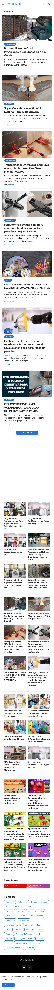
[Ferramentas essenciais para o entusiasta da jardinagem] (15, 786)
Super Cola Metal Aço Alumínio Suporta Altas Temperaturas (23, 110)
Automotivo (22, 902)
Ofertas (40, 929)
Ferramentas (23, 920)
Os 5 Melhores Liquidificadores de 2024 (13, 552)
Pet (36, 934)
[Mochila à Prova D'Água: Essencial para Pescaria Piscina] (39, 727)
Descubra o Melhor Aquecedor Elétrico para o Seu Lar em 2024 (13, 584)
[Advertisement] (27, 467)
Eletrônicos (10, 920)
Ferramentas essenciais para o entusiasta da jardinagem (12, 799)
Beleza (34, 902)
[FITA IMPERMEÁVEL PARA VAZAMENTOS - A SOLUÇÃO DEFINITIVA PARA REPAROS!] (27, 384)
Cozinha (20, 911)
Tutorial (9, 943)
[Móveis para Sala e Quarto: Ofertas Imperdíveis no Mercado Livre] (15, 753)
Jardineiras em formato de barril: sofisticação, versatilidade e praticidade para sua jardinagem (38, 801)
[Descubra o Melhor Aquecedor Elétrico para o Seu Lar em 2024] (15, 571)
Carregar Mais (26, 433)
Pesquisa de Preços (24, 934)
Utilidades (36, 943)
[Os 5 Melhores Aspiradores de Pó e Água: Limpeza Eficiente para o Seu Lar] (15, 509)
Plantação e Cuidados (24, 939)
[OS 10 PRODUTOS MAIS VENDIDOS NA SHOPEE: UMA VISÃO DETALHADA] (27, 264)
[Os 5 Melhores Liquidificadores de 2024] (15, 540)
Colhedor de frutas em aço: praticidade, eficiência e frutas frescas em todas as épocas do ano (39, 865)
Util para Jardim (21, 943)
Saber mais (7, 979)
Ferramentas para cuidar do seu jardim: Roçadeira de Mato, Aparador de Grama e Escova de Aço (14, 865)
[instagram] (30, 967)
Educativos (10, 916)
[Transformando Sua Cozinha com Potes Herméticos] (15, 701)
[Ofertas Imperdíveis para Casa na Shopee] (15, 727)
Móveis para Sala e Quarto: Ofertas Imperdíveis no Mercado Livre (13, 766)
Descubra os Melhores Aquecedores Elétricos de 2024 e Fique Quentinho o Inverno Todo (38, 554)
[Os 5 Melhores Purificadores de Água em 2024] (39, 509)
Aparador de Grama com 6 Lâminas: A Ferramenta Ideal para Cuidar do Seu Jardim (39, 833)
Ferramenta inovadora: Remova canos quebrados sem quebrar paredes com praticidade (23, 228)
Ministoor (18, 929)
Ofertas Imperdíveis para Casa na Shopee (14, 737)
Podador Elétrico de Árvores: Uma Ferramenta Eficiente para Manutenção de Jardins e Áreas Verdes (14, 834)
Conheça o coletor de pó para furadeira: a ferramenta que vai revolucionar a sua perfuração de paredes (24, 346)
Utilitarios (30, 948)
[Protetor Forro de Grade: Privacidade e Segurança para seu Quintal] (27, 28)
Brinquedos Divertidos (14, 907)
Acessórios (10, 902)
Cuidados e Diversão (35, 911)
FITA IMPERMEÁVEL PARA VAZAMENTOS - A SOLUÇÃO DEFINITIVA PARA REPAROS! (21, 408)
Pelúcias (9, 934)
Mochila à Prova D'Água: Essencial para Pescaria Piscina (39, 739)
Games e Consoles (32, 925)
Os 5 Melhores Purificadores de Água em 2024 (38, 521)
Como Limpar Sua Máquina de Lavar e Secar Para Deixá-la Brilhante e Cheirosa (37, 584)
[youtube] (24, 967)
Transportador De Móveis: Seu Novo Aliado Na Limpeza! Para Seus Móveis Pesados (26, 168)
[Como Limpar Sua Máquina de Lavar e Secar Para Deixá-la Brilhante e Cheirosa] (39, 571)
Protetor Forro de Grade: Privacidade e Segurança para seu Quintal (25, 52)
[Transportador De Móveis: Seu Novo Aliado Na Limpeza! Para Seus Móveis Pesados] (27, 144)
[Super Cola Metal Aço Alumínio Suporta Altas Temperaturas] (27, 88)
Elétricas (21, 916)
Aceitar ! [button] (8, 985)
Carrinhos (9, 911)
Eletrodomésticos (36, 916)
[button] (3, 4)
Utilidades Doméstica (14, 948)
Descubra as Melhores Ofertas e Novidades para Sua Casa (38, 713)
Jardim (8, 929)
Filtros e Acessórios (13, 925)
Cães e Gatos (32, 907)
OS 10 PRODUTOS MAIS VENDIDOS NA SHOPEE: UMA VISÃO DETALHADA (27, 286)
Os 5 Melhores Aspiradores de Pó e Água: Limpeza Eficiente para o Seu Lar (13, 523)
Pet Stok (9, 939)
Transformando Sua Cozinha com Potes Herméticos (13, 713)
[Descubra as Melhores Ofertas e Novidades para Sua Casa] (39, 701)
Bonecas (43, 902)
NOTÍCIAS (30, 929)
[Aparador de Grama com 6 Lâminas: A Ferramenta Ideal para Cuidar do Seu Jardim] (39, 819)
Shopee (40, 939)
